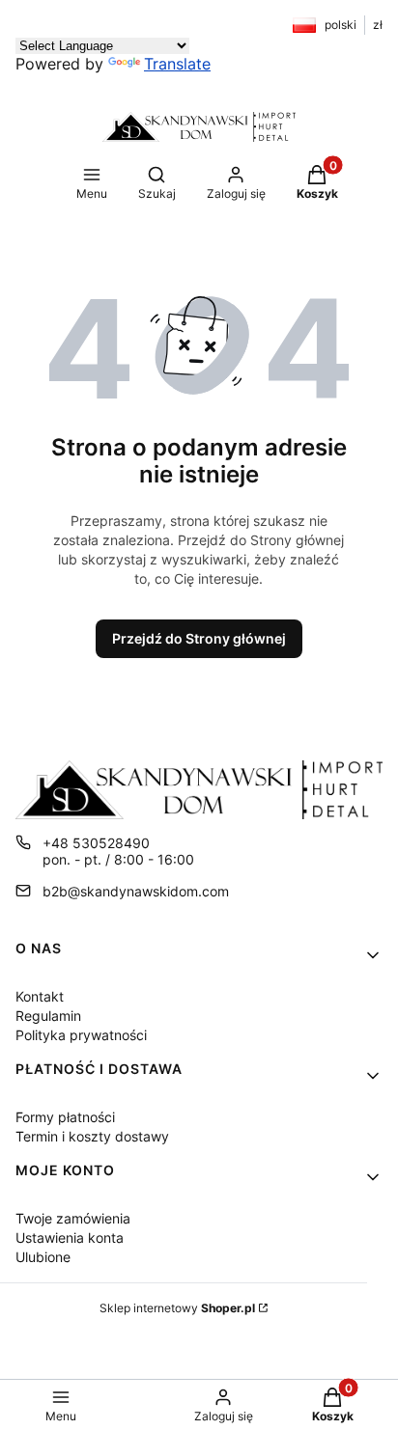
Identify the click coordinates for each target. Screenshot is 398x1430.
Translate (177, 63)
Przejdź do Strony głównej (199, 638)
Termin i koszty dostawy (92, 1136)
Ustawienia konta (69, 1237)
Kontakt (39, 996)
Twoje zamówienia (72, 1218)
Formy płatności (65, 1117)
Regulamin (48, 1015)
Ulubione (43, 1257)
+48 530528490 (96, 843)
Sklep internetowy (177, 1308)
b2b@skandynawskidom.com (136, 891)
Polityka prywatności (81, 1035)
